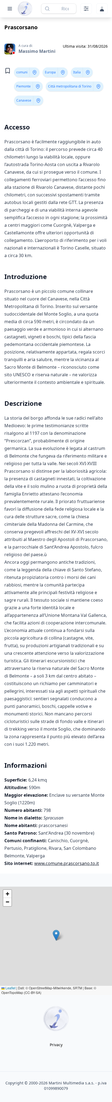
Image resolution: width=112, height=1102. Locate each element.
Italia (77, 72)
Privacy (56, 1044)
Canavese (23, 100)
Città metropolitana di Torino (69, 86)
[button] (56, 935)
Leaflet (10, 988)
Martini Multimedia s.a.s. (71, 1082)
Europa (50, 72)
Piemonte (23, 86)
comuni (21, 72)
